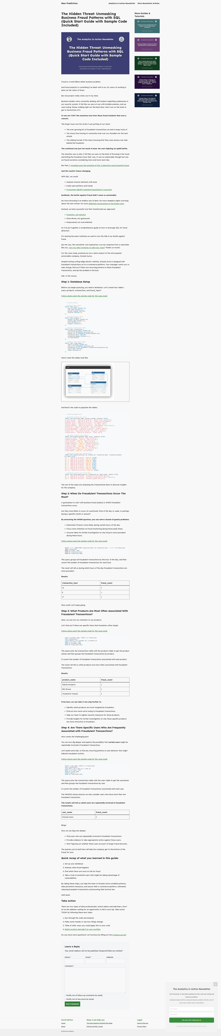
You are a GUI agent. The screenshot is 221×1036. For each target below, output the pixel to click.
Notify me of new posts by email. (80, 999)
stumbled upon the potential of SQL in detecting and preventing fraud (100, 165)
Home (63, 1023)
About (63, 1026)
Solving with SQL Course (95, 1026)
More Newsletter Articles (148, 3)
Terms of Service (142, 1023)
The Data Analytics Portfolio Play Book (99, 1023)
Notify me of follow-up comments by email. (84, 995)
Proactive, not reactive (76, 215)
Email (88, 957)
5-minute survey (119, 935)
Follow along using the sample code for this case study (84, 296)
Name (68, 957)
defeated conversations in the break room (106, 204)
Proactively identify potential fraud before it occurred (89, 190)
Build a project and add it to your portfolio (82, 929)
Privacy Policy (141, 1026)
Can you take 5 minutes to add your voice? (87, 248)
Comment (69, 966)
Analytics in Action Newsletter (122, 3)
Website (109, 957)
